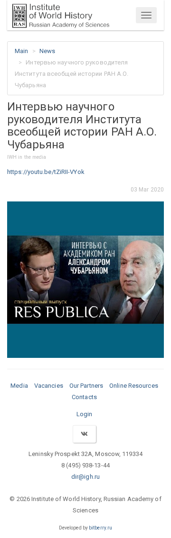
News (47, 51)
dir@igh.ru (85, 476)
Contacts (84, 397)
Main (21, 51)
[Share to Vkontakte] (84, 434)
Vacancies (48, 385)
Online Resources (133, 385)
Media (19, 385)
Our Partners (86, 385)
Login (84, 414)
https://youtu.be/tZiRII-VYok (46, 171)
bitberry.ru (100, 527)
